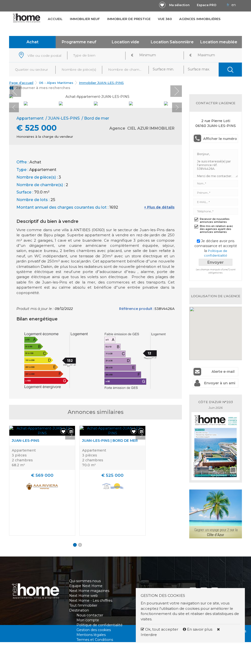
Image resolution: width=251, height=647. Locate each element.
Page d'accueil (21, 83)
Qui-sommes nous (85, 581)
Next (176, 91)
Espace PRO (206, 5)
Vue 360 (165, 19)
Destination (79, 610)
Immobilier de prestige (129, 19)
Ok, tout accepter (161, 629)
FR (228, 5)
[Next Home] (26, 18)
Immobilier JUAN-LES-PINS (101, 83)
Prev (15, 91)
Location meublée (218, 42)
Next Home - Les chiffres (90, 600)
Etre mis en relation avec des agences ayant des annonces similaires (216, 229)
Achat (32, 42)
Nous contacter (89, 615)
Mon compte (87, 620)
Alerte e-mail (223, 371)
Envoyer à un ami (219, 383)
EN (233, 5)
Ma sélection (179, 5)
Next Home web (83, 595)
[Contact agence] (169, 94)
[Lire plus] (42, 431)
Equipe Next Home (85, 586)
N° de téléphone (65, 638)
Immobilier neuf (85, 19)
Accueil (55, 19)
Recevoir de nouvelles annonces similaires (214, 221)
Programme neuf (79, 42)
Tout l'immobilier (83, 605)
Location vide (125, 42)
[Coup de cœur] (162, 5)
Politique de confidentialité (99, 625)
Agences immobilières (200, 19)
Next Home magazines (89, 591)
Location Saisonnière (172, 42)
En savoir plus (199, 629)
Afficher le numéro (220, 138)
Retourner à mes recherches (43, 87)
